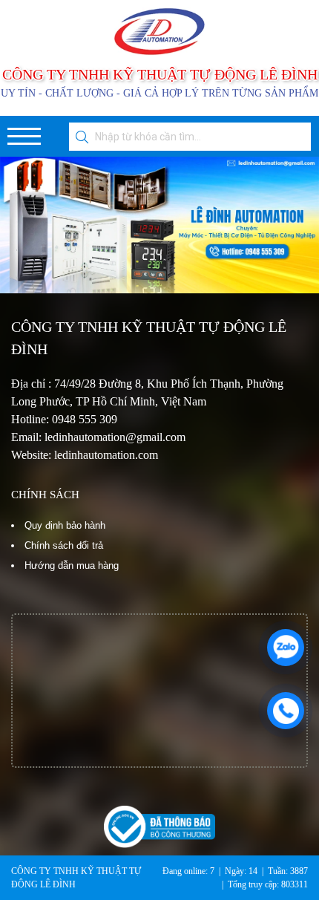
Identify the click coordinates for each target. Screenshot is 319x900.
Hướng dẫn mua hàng (71, 565)
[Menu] (24, 136)
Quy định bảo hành (64, 525)
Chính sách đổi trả (63, 545)
